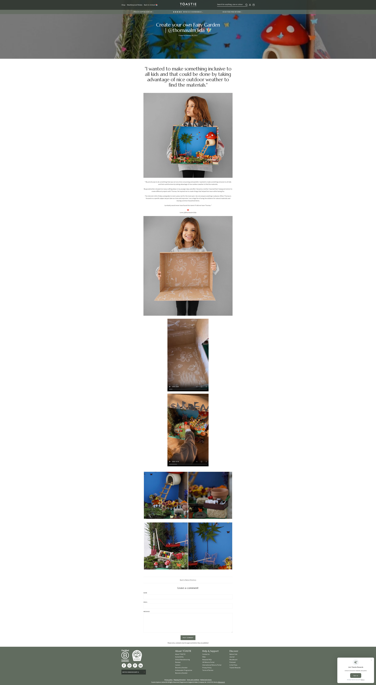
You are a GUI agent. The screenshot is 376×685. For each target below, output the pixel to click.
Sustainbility (179, 657)
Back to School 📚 (151, 5)
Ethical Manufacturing (182, 660)
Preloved (232, 662)
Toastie (188, 4)
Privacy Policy (207, 668)
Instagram (129, 665)
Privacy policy (168, 680)
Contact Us (206, 654)
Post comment (188, 638)
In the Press (233, 665)
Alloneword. (221, 682)
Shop (123, 5)
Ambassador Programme (183, 670)
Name (145, 593)
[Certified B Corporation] (126, 655)
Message (146, 611)
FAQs (204, 657)
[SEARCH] (246, 5)
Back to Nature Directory (188, 580)
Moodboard (233, 660)
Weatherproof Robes (134, 5)
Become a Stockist (181, 668)
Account (250, 5)
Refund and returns (206, 680)
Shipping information (180, 680)
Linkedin (140, 665)
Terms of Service (207, 670)
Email (145, 602)
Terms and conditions (193, 680)
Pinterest (135, 665)
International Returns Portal (211, 665)
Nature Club (233, 654)
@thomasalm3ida (190, 212)
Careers (177, 665)
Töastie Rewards (234, 668)
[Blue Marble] (138, 655)
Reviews (178, 662)
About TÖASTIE (180, 654)
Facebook (124, 665)
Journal (232, 657)
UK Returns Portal (208, 662)
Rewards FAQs (207, 660)
